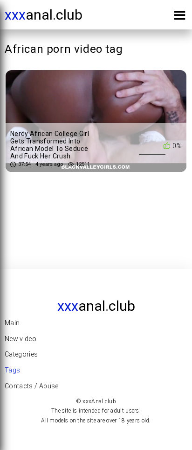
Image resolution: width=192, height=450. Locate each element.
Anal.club (43, 15)
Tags (12, 370)
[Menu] (179, 17)
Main (12, 323)
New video (20, 339)
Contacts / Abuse (32, 386)
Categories (21, 354)
